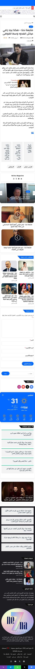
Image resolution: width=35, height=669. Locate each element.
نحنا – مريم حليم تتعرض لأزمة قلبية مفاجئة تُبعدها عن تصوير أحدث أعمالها (12, 572)
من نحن (14, 657)
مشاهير (10, 167)
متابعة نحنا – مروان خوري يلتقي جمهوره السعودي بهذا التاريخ (20, 197)
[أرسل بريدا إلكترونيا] (21, 38)
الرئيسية (30, 22)
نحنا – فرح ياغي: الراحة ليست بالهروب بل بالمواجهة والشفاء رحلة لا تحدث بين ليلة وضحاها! (12, 564)
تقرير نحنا (26, 657)
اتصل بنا (9, 657)
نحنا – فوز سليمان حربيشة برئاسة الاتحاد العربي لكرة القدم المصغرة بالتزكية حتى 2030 (9, 276)
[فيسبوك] (19, 179)
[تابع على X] (22, 38)
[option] (17, 193)
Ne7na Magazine (27, 38)
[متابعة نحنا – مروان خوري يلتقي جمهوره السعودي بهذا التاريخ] (29, 581)
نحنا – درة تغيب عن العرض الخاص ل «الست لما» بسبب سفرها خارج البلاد (26, 274)
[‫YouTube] (23, 387)
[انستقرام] (14, 179)
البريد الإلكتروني (29, 348)
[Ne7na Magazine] (17, 12)
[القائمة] (1, 16)
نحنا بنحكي (19, 654)
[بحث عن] (34, 16)
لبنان (18, 167)
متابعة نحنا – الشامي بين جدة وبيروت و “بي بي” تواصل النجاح (11, 84)
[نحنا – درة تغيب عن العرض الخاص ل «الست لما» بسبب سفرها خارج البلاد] (26, 266)
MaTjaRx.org (16, 651)
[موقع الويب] (21, 179)
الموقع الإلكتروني (29, 355)
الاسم (32, 340)
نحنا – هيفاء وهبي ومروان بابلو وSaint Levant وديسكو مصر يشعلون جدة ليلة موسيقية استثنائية (26, 299)
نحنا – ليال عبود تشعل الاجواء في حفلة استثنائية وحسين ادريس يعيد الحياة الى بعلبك (10, 298)
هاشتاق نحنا (6, 654)
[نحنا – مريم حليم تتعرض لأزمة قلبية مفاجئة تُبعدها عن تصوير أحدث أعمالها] (29, 573)
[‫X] (16, 179)
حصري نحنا (13, 654)
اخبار (25, 22)
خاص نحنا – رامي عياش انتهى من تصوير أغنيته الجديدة (16, 8)
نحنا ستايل (19, 657)
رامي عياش (27, 167)
